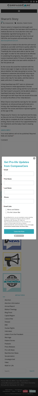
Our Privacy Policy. (24, 226)
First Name (8, 179)
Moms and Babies (13, 209)
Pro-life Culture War (13, 212)
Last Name (8, 188)
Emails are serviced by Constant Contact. (18, 225)
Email (6, 169)
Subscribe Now (19, 231)
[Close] (34, 158)
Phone (6, 197)
